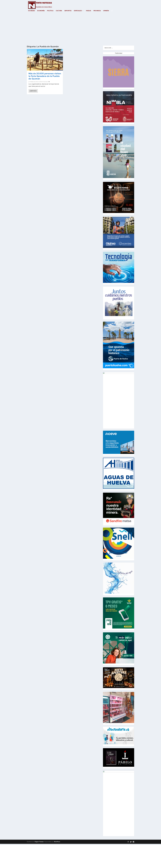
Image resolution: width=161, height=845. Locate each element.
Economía (41, 11)
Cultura (59, 11)
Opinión (106, 11)
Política (50, 11)
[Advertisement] (80, 29)
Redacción (33, 81)
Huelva (88, 11)
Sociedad (31, 11)
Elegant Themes (39, 841)
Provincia (97, 11)
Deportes (67, 11)
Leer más (33, 91)
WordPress (57, 841)
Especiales (78, 11)
